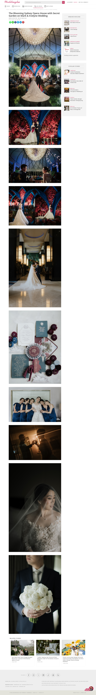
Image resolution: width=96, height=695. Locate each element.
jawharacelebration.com (27, 684)
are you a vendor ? (83, 2)
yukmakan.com (22, 686)
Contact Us (41, 692)
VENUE (71, 48)
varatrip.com (15, 686)
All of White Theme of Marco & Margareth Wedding (76, 109)
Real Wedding (39, 6)
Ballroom (72, 88)
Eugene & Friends (75, 43)
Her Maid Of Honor (75, 22)
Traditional (72, 70)
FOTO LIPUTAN (73, 34)
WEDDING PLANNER (75, 41)
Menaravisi (29, 692)
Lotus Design (73, 29)
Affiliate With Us (22, 681)
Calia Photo (73, 36)
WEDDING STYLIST (74, 21)
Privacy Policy (76, 692)
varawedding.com (17, 684)
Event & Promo (49, 6)
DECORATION (73, 27)
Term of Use (83, 692)
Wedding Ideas (17, 6)
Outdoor (72, 97)
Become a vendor (15, 681)
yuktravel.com (8, 686)
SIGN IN (75, 2)
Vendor (8, 6)
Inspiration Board (28, 6)
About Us (35, 692)
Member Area (8, 681)
